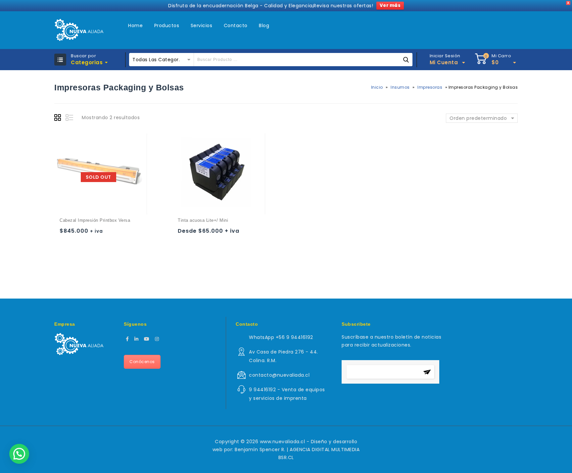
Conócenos (142, 361)
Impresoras (429, 87)
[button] (19, 454)
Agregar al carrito (184, 234)
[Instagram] (157, 339)
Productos (166, 25)
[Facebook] (127, 339)
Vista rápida (92, 234)
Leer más (66, 234)
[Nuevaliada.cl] (78, 30)
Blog (264, 25)
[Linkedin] (136, 339)
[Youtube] (147, 339)
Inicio (377, 87)
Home (135, 25)
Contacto (236, 25)
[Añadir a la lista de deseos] (79, 234)
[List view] (70, 118)
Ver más (390, 5)
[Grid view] (58, 118)
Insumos (400, 87)
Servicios (202, 25)
